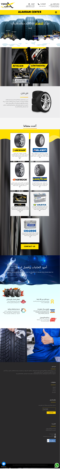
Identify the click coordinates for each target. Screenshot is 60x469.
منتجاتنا (54, 388)
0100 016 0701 (42, 6)
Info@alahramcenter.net (48, 436)
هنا (40, 157)
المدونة (54, 387)
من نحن (54, 390)
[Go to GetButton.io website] (3, 466)
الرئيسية (54, 392)
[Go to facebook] (4, 464)
